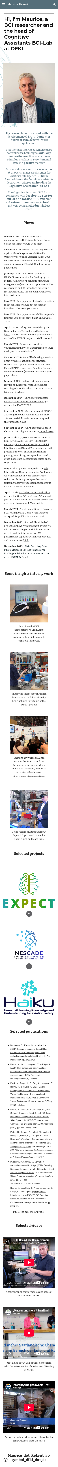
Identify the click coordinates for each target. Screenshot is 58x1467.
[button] (3, 4)
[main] (29, 34)
